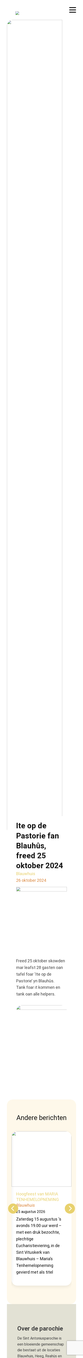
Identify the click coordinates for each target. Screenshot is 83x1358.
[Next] (70, 1208)
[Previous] (13, 1208)
